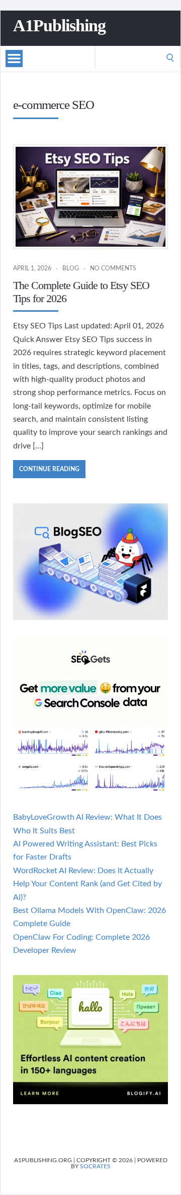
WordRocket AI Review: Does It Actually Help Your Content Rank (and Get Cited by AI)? (87, 884)
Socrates (95, 1166)
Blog (70, 268)
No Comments (113, 268)
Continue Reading (49, 469)
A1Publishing (59, 25)
